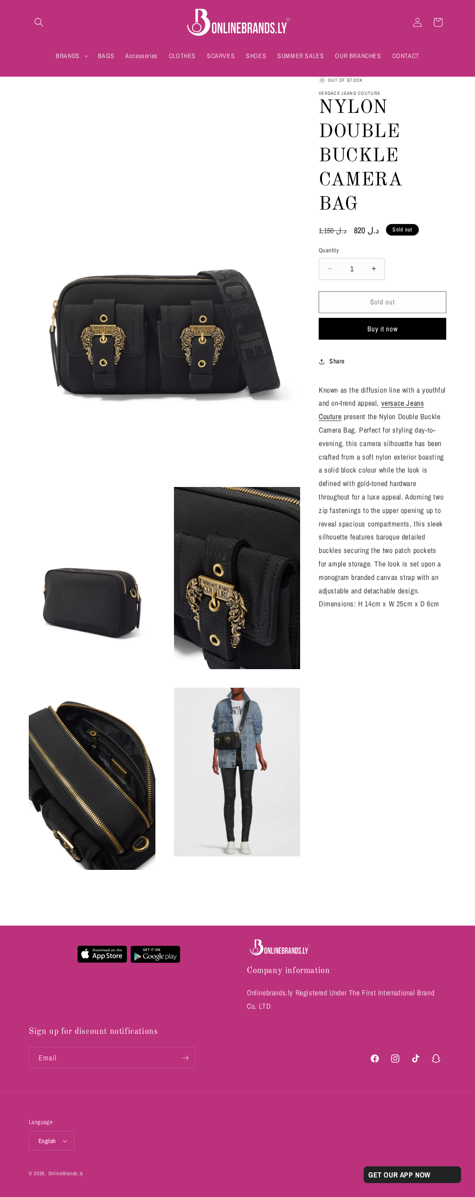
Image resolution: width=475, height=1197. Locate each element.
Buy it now (382, 329)
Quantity (329, 250)
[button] (39, 22)
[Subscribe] (185, 1058)
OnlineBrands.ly (66, 1173)
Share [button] (337, 361)
